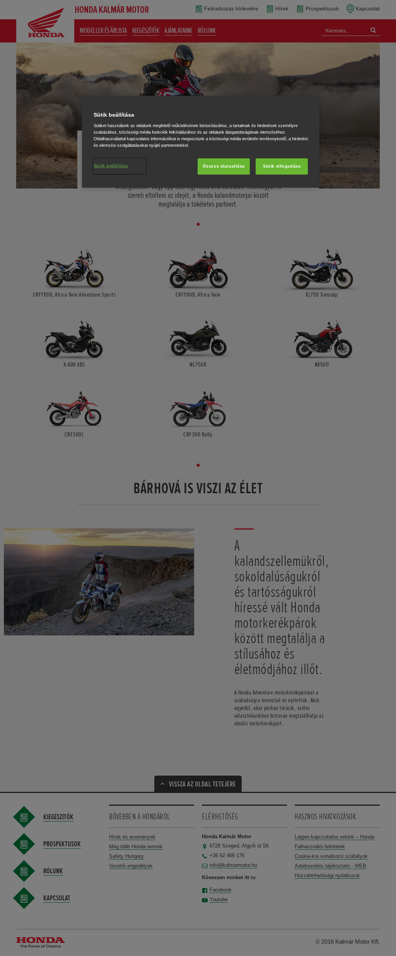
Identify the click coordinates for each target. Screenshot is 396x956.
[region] (200, 142)
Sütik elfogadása (281, 166)
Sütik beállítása (111, 165)
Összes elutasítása (224, 166)
